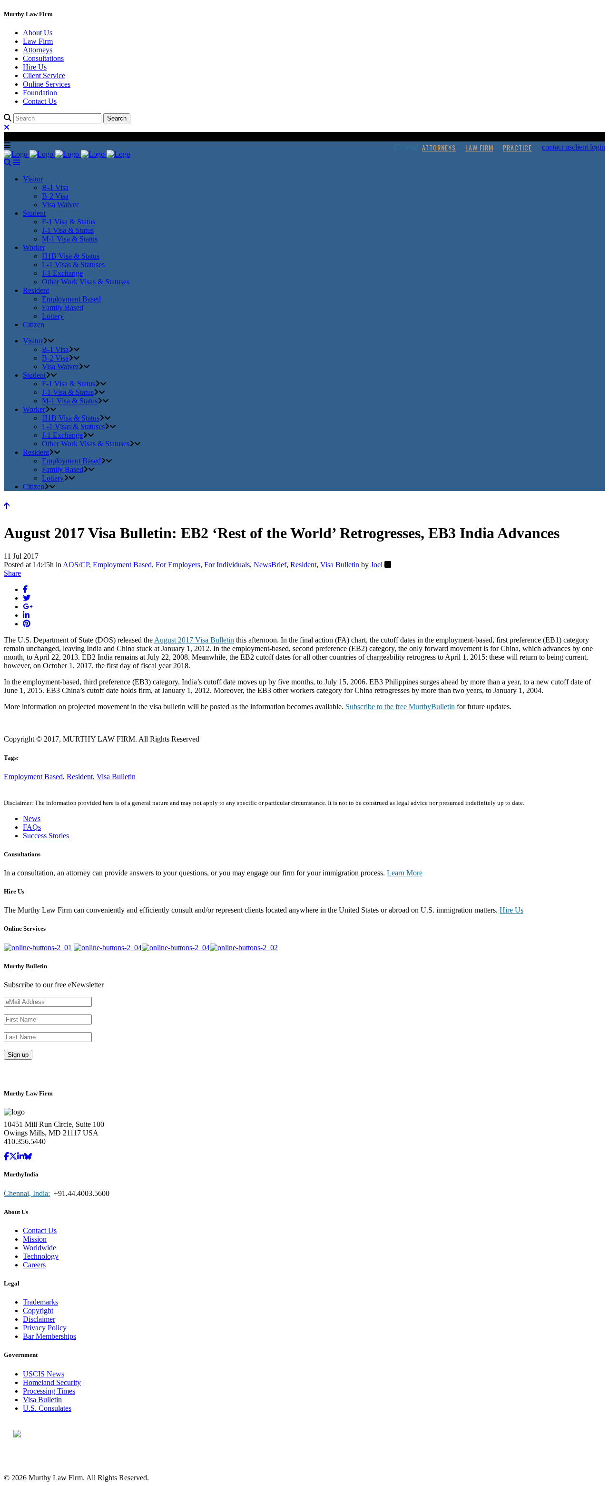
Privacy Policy (45, 1328)
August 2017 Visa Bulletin (194, 640)
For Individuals (227, 565)
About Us (37, 33)
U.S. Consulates (47, 1408)
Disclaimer (39, 1319)
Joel (377, 565)
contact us (557, 147)
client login (588, 147)
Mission (35, 1239)
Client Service (44, 75)
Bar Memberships (49, 1336)
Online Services (46, 84)
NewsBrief (270, 565)
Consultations (43, 58)
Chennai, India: (27, 1193)
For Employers (178, 565)
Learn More (404, 873)
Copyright (38, 1310)
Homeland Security (52, 1382)
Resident (303, 565)
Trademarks (40, 1302)
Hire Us (35, 67)
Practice (517, 147)
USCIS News (43, 1374)
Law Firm (38, 41)
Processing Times (49, 1391)
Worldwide (39, 1248)
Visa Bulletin (339, 565)
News (31, 818)
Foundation (40, 93)
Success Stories (46, 836)
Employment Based (122, 565)
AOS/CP (76, 565)
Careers (34, 1265)
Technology (41, 1256)
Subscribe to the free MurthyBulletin (400, 707)
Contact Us (40, 101)
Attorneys (37, 50)
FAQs (32, 827)
